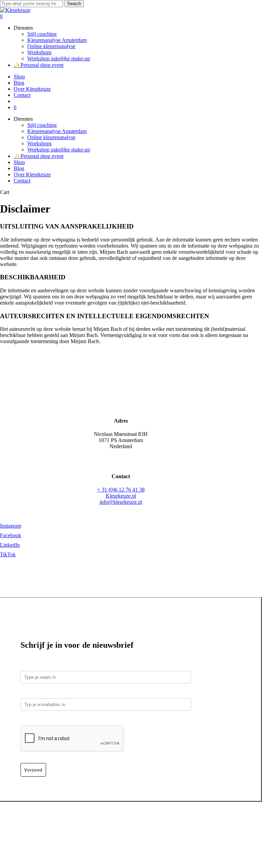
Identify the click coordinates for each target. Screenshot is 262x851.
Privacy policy (143, 820)
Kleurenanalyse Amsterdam (57, 131)
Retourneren (110, 820)
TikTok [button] (8, 554)
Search (74, 3)
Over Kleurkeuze (32, 174)
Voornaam (32, 666)
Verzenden (82, 820)
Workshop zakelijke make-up (58, 149)
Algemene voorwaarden (188, 820)
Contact (22, 181)
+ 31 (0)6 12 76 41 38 (121, 490)
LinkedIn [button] (10, 545)
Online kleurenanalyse (51, 137)
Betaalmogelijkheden (44, 820)
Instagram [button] (10, 526)
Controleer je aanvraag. (49, 720)
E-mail (29, 693)
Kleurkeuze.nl (121, 496)
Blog (19, 168)
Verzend (33, 770)
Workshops (39, 143)
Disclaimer (229, 820)
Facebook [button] (10, 535)
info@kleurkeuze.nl (121, 502)
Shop (19, 162)
